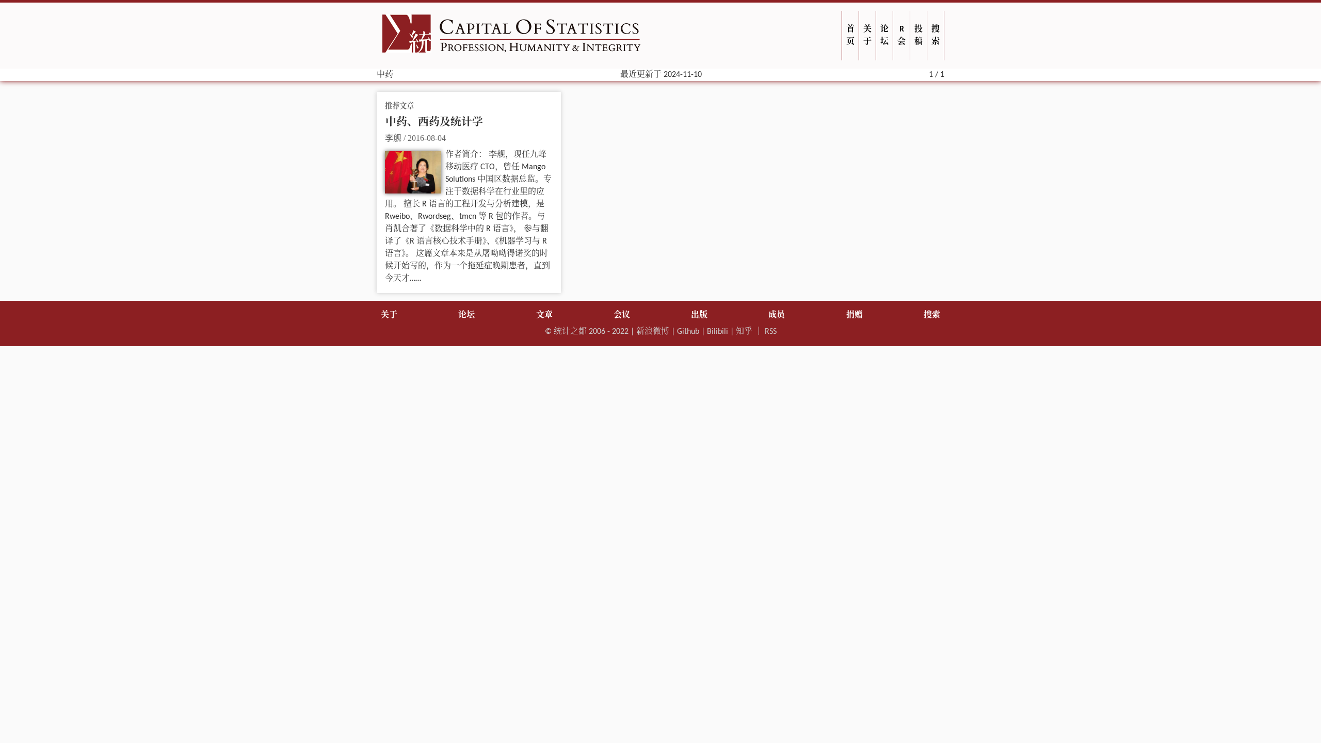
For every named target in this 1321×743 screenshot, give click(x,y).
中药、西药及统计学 (434, 122)
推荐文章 (399, 106)
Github (688, 332)
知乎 (744, 332)
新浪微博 (652, 332)
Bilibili (717, 332)
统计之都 (570, 332)
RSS (771, 332)
